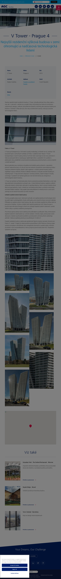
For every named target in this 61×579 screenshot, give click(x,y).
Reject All (14, 569)
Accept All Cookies (14, 565)
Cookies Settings (15, 573)
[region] (14, 566)
